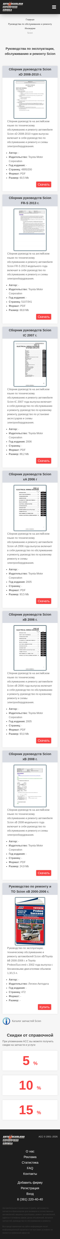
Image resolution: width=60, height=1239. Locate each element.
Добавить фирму (30, 1182)
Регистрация (30, 1188)
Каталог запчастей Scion (26, 1021)
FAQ (30, 1168)
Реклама (30, 1157)
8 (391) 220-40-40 (30, 1199)
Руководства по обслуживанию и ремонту (30, 24)
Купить (45, 1007)
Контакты (30, 1173)
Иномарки (30, 28)
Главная (30, 19)
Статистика (30, 1162)
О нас (30, 1151)
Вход (30, 1193)
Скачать (44, 184)
